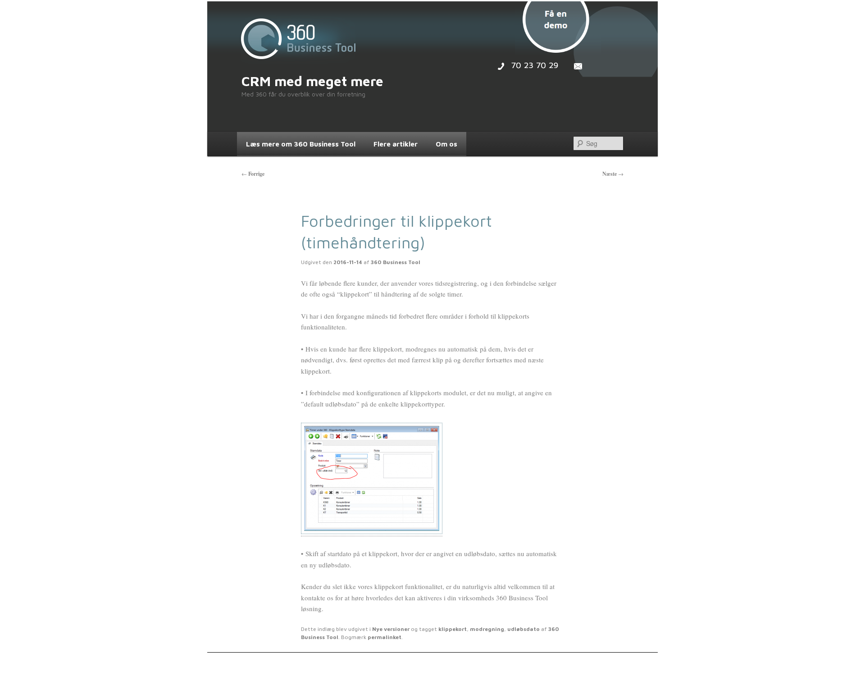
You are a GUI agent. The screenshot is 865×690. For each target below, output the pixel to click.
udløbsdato (523, 629)
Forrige (252, 174)
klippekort (452, 629)
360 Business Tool (395, 262)
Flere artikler (395, 144)
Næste (613, 174)
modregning (487, 629)
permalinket (384, 637)
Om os (446, 144)
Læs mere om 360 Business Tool (300, 144)
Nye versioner (391, 629)
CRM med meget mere (312, 81)
